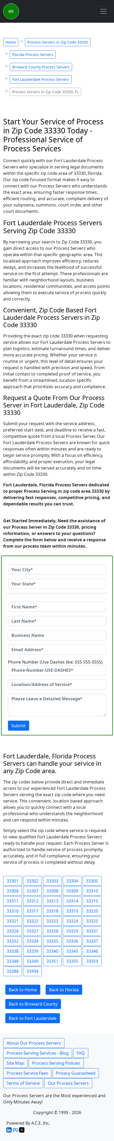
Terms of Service (23, 1083)
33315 (92, 901)
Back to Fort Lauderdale (32, 1018)
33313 (52, 901)
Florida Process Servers (32, 54)
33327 (32, 931)
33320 (92, 911)
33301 (13, 881)
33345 (72, 951)
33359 (92, 961)
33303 (52, 881)
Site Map (15, 1063)
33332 (13, 941)
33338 (13, 951)
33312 (32, 901)
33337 (92, 941)
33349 (32, 961)
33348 (13, 961)
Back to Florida (64, 990)
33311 (13, 901)
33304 (72, 881)
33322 (32, 921)
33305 (92, 881)
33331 (92, 931)
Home (11, 42)
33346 (92, 951)
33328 (52, 931)
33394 (32, 971)
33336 (72, 941)
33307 (32, 891)
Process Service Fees (27, 1073)
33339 (32, 951)
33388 (13, 971)
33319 (72, 911)
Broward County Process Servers (41, 66)
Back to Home (23, 990)
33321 (13, 921)
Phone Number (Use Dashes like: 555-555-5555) (55, 662)
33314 (72, 901)
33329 (72, 931)
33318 (52, 911)
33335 (52, 941)
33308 (52, 891)
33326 (13, 931)
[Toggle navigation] (103, 11)
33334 (32, 941)
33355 (72, 961)
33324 (72, 921)
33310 (92, 891)
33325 (92, 921)
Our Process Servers (68, 1083)
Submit (18, 726)
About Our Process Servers (34, 1043)
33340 (52, 951)
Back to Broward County (33, 1004)
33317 (32, 911)
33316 (13, 911)
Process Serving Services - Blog (38, 1053)
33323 (52, 921)
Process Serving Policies (56, 1063)
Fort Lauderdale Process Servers (40, 79)
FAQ (81, 1053)
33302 (32, 881)
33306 (13, 891)
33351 (52, 961)
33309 (72, 891)
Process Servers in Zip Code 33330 (57, 42)
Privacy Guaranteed (75, 1073)
